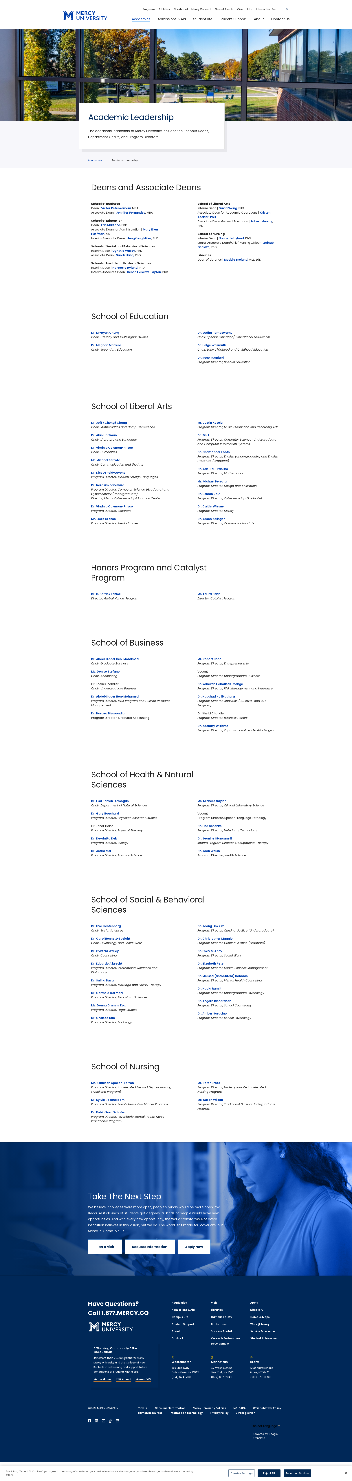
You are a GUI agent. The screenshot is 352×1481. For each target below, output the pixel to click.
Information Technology (186, 1413)
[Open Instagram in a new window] (96, 1421)
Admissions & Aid (172, 19)
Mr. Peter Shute (208, 1083)
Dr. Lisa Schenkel (209, 826)
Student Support (233, 19)
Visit (214, 1303)
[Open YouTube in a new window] (103, 1421)
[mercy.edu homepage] (85, 16)
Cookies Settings (241, 1473)
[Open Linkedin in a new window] (117, 1421)
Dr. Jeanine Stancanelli (214, 838)
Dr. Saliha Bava (102, 980)
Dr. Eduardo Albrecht (106, 963)
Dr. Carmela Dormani (107, 993)
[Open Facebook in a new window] (89, 1421)
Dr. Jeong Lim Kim (210, 926)
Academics (141, 19)
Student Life (202, 19)
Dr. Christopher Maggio (215, 938)
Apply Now (194, 1246)
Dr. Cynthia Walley (105, 951)
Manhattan (219, 1362)
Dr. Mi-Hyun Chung (105, 333)
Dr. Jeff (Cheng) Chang (109, 423)
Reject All (269, 1473)
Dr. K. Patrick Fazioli (105, 594)
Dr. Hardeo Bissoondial (108, 713)
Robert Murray (261, 221)
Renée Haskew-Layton (144, 272)
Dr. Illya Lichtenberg (106, 926)
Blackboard (181, 9)
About (259, 19)
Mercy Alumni (102, 1379)
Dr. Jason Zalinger (211, 519)
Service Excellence (262, 1331)
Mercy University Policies (209, 1408)
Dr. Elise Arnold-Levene (108, 473)
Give (240, 9)
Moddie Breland (235, 259)
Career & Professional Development (226, 1340)
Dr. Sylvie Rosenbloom (107, 1100)
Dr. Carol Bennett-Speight (110, 938)
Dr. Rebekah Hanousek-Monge (220, 684)
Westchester (181, 1362)
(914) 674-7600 (182, 1377)
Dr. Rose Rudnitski (210, 358)
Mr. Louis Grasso (103, 519)
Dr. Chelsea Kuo (103, 1018)
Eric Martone (110, 225)
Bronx (254, 1362)
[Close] (346, 1473)
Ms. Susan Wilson (210, 1100)
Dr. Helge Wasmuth (211, 345)
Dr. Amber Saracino (212, 1013)
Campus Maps (260, 1317)
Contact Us (280, 19)
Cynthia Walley (123, 251)
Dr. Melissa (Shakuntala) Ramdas (222, 976)
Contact (177, 1338)
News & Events (224, 9)
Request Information (149, 1246)
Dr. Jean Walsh (208, 851)
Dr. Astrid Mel (101, 851)
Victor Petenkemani (116, 208)
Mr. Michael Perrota (105, 460)
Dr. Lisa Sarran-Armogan (110, 801)
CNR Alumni (123, 1379)
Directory (256, 1310)
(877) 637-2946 (221, 1377)
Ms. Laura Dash (208, 594)
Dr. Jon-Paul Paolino (212, 469)
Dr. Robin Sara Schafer (108, 1112)
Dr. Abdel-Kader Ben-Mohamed (115, 659)
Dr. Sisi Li (203, 435)
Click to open (145, 24)
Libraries (217, 1310)
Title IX (142, 1408)
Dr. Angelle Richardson (214, 1001)
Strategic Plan (245, 1413)
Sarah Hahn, (125, 255)
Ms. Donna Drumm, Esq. (108, 1005)
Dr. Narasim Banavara (107, 485)
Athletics (164, 9)
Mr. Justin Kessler (210, 423)
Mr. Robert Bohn (209, 659)
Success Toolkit (221, 1331)
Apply (254, 1303)
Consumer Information (170, 1408)
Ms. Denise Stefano (105, 671)
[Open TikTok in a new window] (110, 1421)
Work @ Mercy (259, 1324)
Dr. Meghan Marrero (106, 345)
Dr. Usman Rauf (209, 494)
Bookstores (219, 1324)
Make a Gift (143, 1379)
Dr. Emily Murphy (209, 951)
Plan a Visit (105, 1246)
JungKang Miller (139, 238)
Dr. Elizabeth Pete (210, 963)
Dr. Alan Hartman (104, 435)
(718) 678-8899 (260, 1377)
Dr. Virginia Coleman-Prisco (112, 448)
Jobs (249, 9)
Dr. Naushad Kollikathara (216, 696)
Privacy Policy (219, 1413)
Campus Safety (221, 1317)
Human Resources (150, 1413)
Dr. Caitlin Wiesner (211, 506)
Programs (149, 9)
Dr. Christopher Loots (213, 452)
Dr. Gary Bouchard (105, 813)
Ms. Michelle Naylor (211, 801)
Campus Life (180, 1317)
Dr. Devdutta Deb (104, 838)
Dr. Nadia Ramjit (209, 988)
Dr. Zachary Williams (212, 726)
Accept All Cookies (297, 1473)
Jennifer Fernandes (130, 212)
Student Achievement (265, 1338)
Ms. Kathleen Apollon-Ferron (112, 1083)
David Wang (228, 208)
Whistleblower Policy (267, 1408)
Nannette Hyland (125, 268)
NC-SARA (239, 1408)
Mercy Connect (201, 9)
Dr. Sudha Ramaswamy (214, 333)
